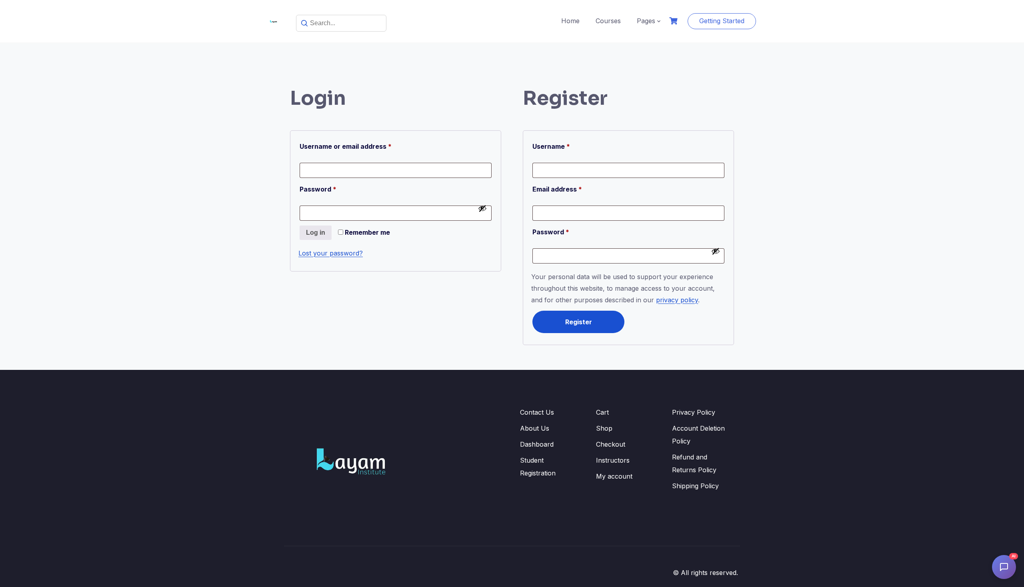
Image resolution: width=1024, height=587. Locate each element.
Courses (608, 21)
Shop (604, 428)
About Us (534, 428)
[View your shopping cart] (674, 21)
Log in (315, 232)
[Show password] (482, 208)
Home (570, 21)
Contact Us (537, 412)
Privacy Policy (693, 412)
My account (614, 476)
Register (578, 322)
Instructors (613, 460)
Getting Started (721, 21)
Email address (571, 189)
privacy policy (677, 300)
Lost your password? (330, 253)
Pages (646, 21)
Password (332, 189)
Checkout (610, 444)
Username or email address (360, 146)
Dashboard (537, 444)
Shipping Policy (695, 486)
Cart (602, 412)
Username (565, 146)
